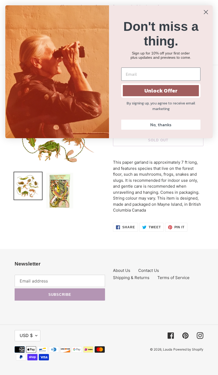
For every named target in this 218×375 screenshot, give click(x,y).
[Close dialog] (206, 12)
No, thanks (160, 124)
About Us (121, 270)
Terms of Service (173, 277)
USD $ (26, 335)
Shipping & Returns (131, 277)
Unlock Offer (161, 91)
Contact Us (148, 270)
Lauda (167, 349)
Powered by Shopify (188, 349)
